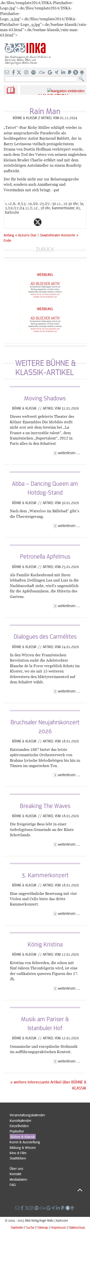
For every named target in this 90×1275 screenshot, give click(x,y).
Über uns (16, 1168)
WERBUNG (45, 274)
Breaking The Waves (45, 805)
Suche (30, 1227)
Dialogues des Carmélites (45, 636)
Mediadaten (18, 1179)
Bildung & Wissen (23, 1147)
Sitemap (42, 1227)
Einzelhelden (19, 1126)
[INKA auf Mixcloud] (42, 72)
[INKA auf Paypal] (70, 72)
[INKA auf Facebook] (14, 72)
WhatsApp (18, 222)
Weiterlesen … (69, 452)
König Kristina (45, 944)
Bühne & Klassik (24, 408)
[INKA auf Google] (50, 72)
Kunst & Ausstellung (25, 1142)
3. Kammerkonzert (45, 874)
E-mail (9, 222)
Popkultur (17, 1131)
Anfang (9, 235)
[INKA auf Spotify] (33, 72)
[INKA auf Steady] (75, 72)
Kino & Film (18, 1153)
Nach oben (46, 1190)
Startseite (17, 1227)
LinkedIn (57, 222)
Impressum (58, 1227)
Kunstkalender (20, 1120)
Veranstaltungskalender (27, 1115)
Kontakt (15, 1174)
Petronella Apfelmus (45, 556)
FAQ (12, 1184)
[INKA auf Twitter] (19, 72)
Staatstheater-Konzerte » (59, 235)
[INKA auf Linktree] (82, 72)
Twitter (38, 222)
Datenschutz (77, 1227)
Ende (7, 240)
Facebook (28, 222)
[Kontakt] (7, 72)
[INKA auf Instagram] (26, 72)
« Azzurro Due (26, 235)
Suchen (82, 79)
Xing (66, 222)
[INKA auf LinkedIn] (63, 72)
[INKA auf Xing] (57, 72)
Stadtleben (18, 1158)
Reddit (47, 222)
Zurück (45, 249)
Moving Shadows (45, 398)
